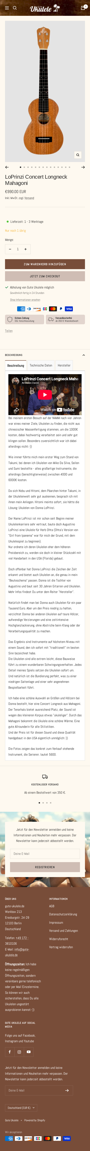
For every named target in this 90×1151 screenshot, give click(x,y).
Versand (29, 198)
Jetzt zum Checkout (45, 276)
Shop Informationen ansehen (25, 300)
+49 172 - (22, 938)
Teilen (9, 331)
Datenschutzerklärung (63, 914)
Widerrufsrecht (58, 939)
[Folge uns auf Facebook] (9, 1052)
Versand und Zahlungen (63, 930)
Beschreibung (13, 355)
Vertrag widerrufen (61, 947)
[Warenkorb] (83, 8)
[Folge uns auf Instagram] (19, 1052)
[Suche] (15, 8)
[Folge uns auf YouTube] (28, 1052)
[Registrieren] (67, 1090)
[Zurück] (7, 167)
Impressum (56, 922)
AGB (51, 906)
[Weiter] (83, 167)
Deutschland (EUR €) (19, 1108)
